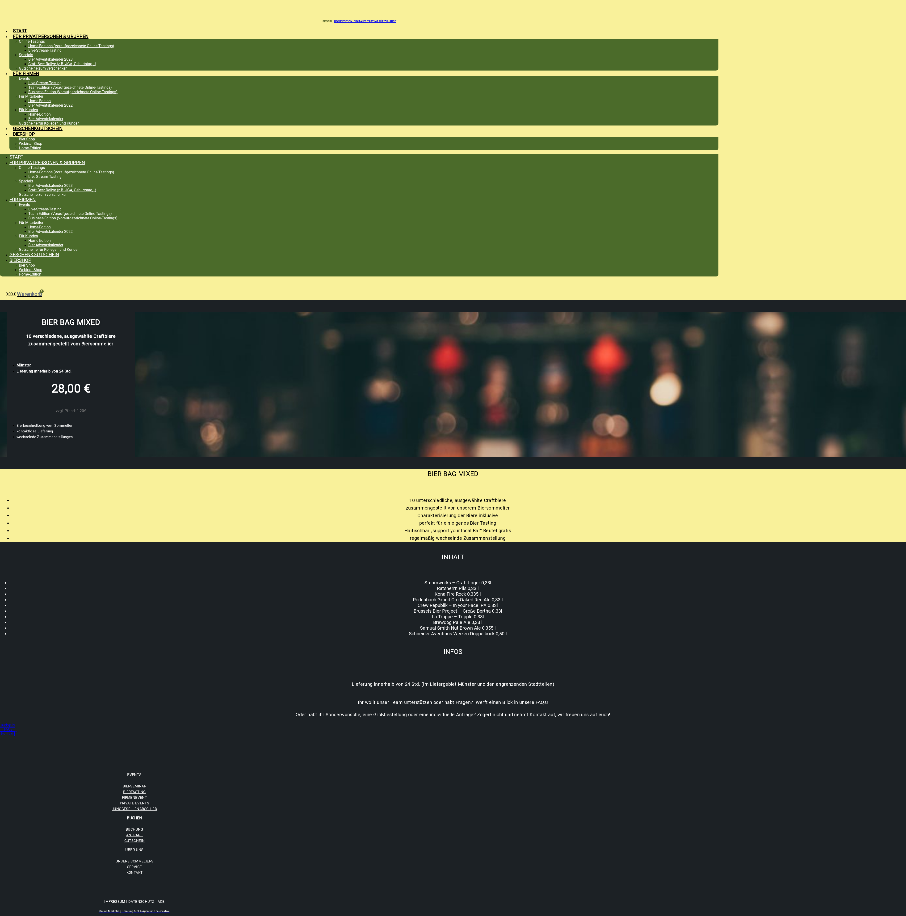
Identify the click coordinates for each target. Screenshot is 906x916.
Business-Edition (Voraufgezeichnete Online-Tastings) (72, 92)
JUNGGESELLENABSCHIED (134, 809)
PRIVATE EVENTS (134, 803)
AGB (161, 901)
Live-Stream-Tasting (45, 50)
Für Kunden (28, 110)
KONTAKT (134, 872)
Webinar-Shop (30, 143)
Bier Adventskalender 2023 (50, 59)
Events (24, 78)
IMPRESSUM (114, 901)
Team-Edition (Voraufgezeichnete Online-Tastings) (70, 87)
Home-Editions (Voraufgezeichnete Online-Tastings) (71, 46)
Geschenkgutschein (38, 128)
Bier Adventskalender (45, 119)
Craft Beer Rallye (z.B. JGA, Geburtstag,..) (62, 64)
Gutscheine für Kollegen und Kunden (49, 123)
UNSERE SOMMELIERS (135, 861)
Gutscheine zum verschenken (43, 68)
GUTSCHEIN (134, 841)
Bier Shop (27, 139)
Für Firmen (26, 73)
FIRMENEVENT (134, 797)
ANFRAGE (134, 835)
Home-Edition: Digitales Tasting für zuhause (365, 21)
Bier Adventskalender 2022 (50, 105)
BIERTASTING (134, 792)
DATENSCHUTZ (141, 901)
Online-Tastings (32, 41)
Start (20, 30)
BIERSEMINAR (134, 786)
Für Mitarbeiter (31, 96)
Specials (26, 55)
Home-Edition (39, 101)
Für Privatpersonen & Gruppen (50, 36)
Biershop (24, 134)
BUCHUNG (134, 829)
